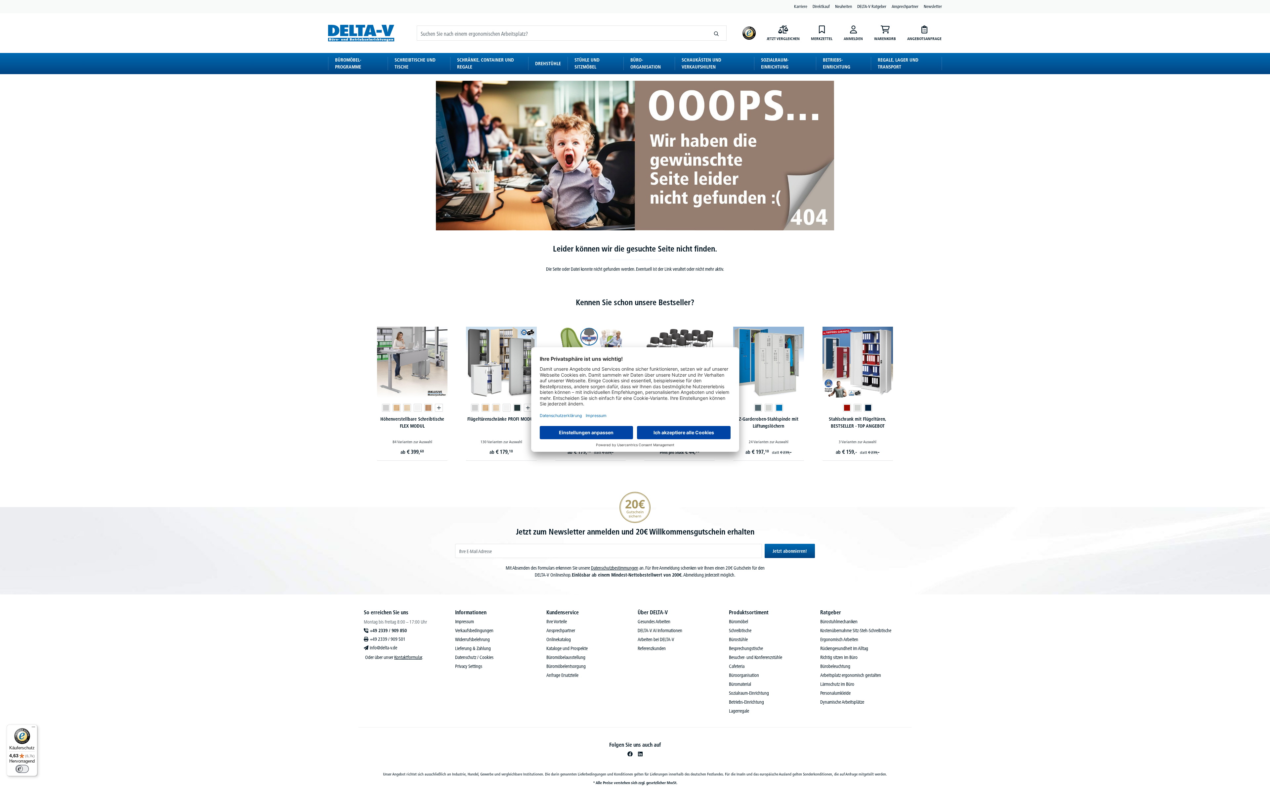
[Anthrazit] (517, 408)
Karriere (800, 6)
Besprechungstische (746, 648)
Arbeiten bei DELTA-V (656, 639)
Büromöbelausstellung (565, 657)
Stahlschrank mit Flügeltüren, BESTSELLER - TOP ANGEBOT (857, 422)
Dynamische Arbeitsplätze (842, 702)
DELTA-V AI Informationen (660, 630)
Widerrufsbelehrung (472, 639)
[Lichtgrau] (386, 408)
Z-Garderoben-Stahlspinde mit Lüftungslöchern (768, 422)
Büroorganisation (744, 675)
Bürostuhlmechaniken (839, 621)
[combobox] (562, 33)
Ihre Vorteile (556, 621)
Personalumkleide (835, 693)
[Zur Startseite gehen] (361, 33)
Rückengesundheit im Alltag (844, 648)
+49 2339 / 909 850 (388, 630)
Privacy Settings (468, 666)
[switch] (22, 769)
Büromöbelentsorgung (566, 666)
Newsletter (933, 6)
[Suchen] (716, 33)
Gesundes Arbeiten (654, 621)
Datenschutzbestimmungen (614, 568)
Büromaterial (740, 684)
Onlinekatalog (558, 639)
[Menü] (33, 728)
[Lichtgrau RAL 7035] (769, 408)
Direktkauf (821, 6)
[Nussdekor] (428, 408)
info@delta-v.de (383, 647)
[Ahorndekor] (407, 408)
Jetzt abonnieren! (790, 551)
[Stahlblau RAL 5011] (868, 408)
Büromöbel (738, 621)
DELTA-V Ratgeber (871, 6)
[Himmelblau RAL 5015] (779, 408)
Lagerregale (739, 711)
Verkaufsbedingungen (474, 630)
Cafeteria (736, 666)
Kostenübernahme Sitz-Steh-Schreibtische (855, 630)
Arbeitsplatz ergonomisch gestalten (850, 675)
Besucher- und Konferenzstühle (755, 657)
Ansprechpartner (905, 6)
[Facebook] (630, 754)
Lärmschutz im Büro (837, 684)
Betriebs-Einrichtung (746, 702)
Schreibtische (740, 630)
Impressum (464, 621)
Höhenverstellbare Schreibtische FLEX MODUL (412, 422)
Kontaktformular (408, 657)
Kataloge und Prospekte (567, 648)
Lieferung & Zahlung (473, 648)
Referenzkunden (652, 648)
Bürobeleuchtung (835, 666)
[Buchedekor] (397, 408)
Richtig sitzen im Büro (839, 657)
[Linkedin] (640, 754)
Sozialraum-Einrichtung (749, 693)
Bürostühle (738, 639)
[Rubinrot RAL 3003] (847, 408)
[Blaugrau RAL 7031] (758, 408)
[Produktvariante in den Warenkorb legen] (439, 408)
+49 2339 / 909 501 (387, 639)
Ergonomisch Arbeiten (839, 639)
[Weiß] (418, 408)
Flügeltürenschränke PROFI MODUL (501, 419)
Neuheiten (843, 6)
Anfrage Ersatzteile (562, 675)
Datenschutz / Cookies (474, 657)
